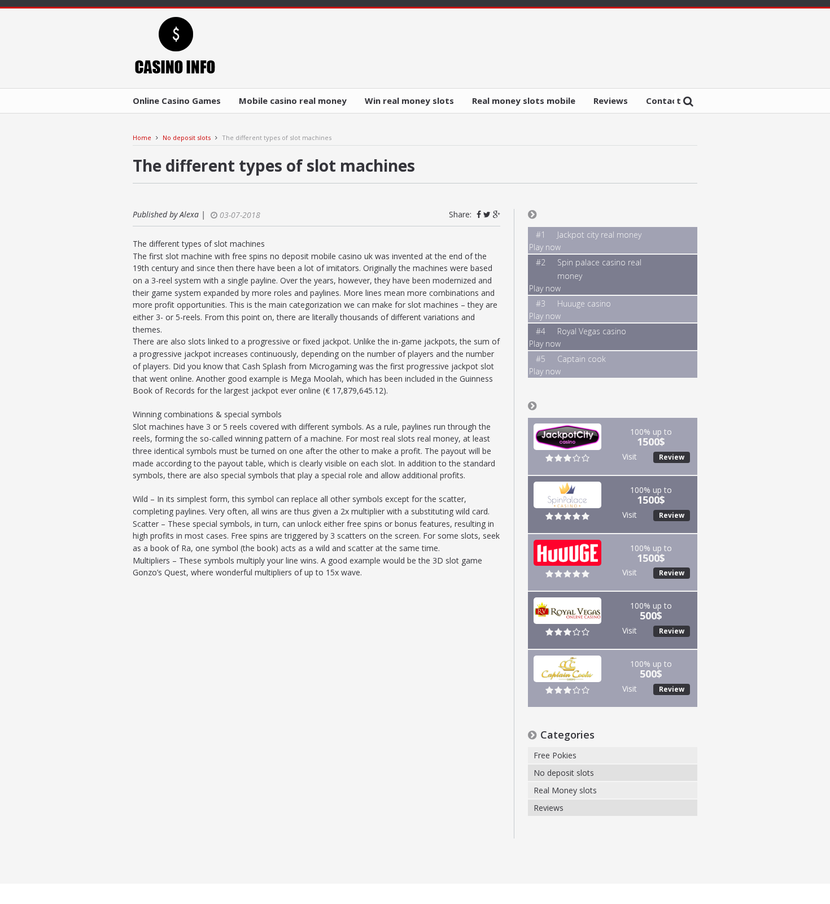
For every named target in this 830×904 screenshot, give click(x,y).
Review (671, 457)
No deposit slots (187, 137)
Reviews (610, 101)
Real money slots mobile (523, 101)
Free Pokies (555, 755)
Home (142, 137)
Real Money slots (565, 790)
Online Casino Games (177, 101)
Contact (663, 101)
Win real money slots (409, 101)
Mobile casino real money (293, 101)
